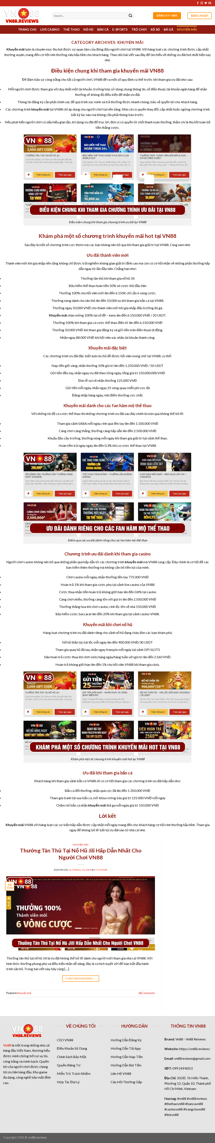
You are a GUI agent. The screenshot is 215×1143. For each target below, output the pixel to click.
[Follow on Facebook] (198, 3)
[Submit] (130, 15)
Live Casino (49, 29)
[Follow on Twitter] (206, 3)
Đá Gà (168, 29)
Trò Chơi (139, 29)
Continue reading (81, 978)
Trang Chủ (27, 29)
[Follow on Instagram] (202, 3)
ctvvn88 (101, 869)
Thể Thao (71, 29)
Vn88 (7, 1045)
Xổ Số (155, 29)
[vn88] (24, 15)
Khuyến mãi (81, 844)
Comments (147, 993)
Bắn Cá (103, 29)
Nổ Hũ (88, 29)
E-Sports (119, 29)
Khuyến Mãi (187, 29)
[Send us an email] (209, 3)
